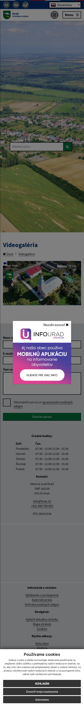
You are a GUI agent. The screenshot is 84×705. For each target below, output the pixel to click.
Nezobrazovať (54, 324)
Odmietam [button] (42, 699)
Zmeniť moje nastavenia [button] (42, 691)
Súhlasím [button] (42, 683)
